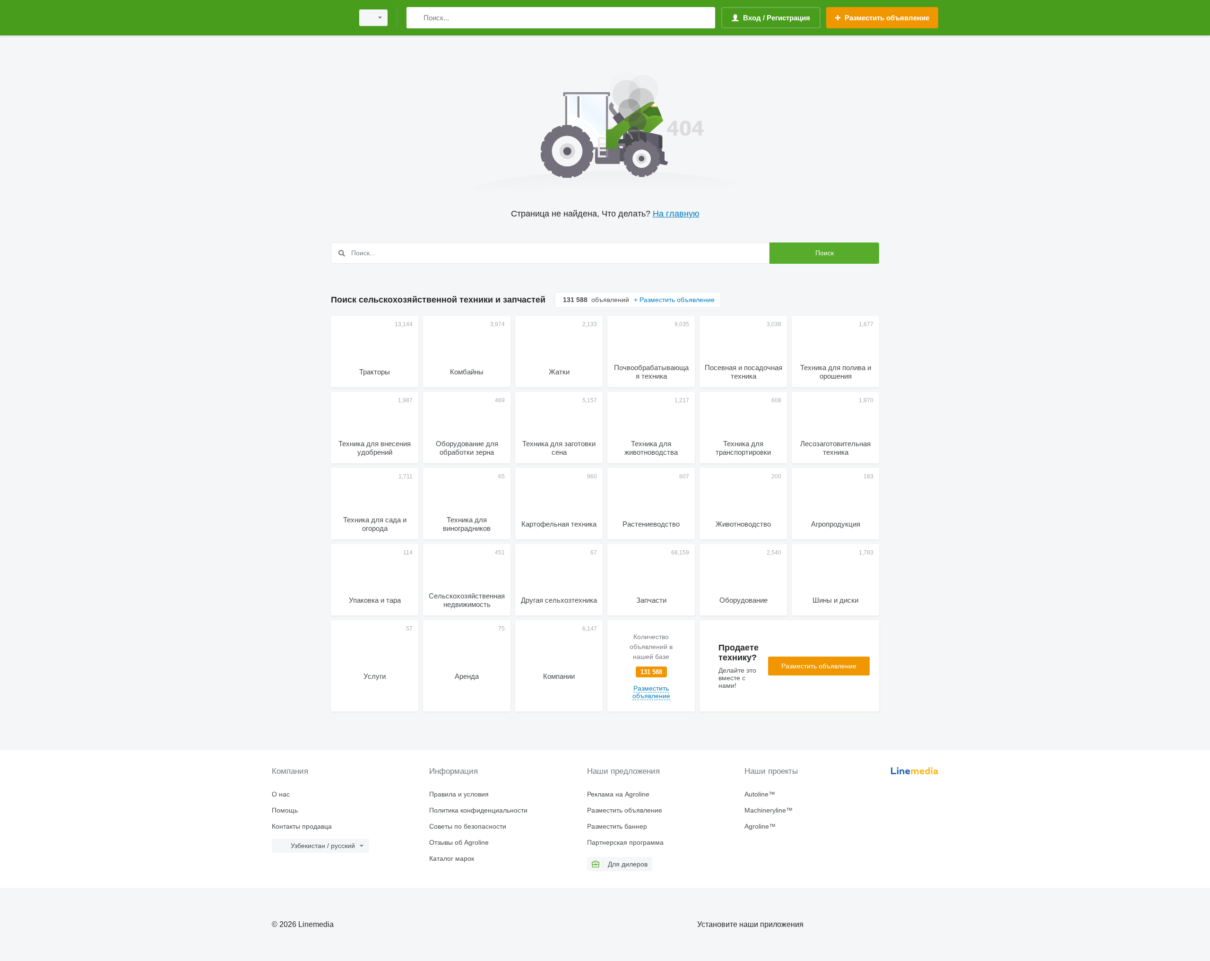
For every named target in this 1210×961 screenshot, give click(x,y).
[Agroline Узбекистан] (309, 17)
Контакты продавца (302, 826)
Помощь (285, 810)
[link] (651, 665)
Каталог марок (451, 858)
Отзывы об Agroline (459, 842)
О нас (281, 794)
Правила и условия (459, 794)
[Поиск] (416, 18)
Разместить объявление (818, 666)
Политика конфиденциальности (478, 810)
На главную (676, 213)
